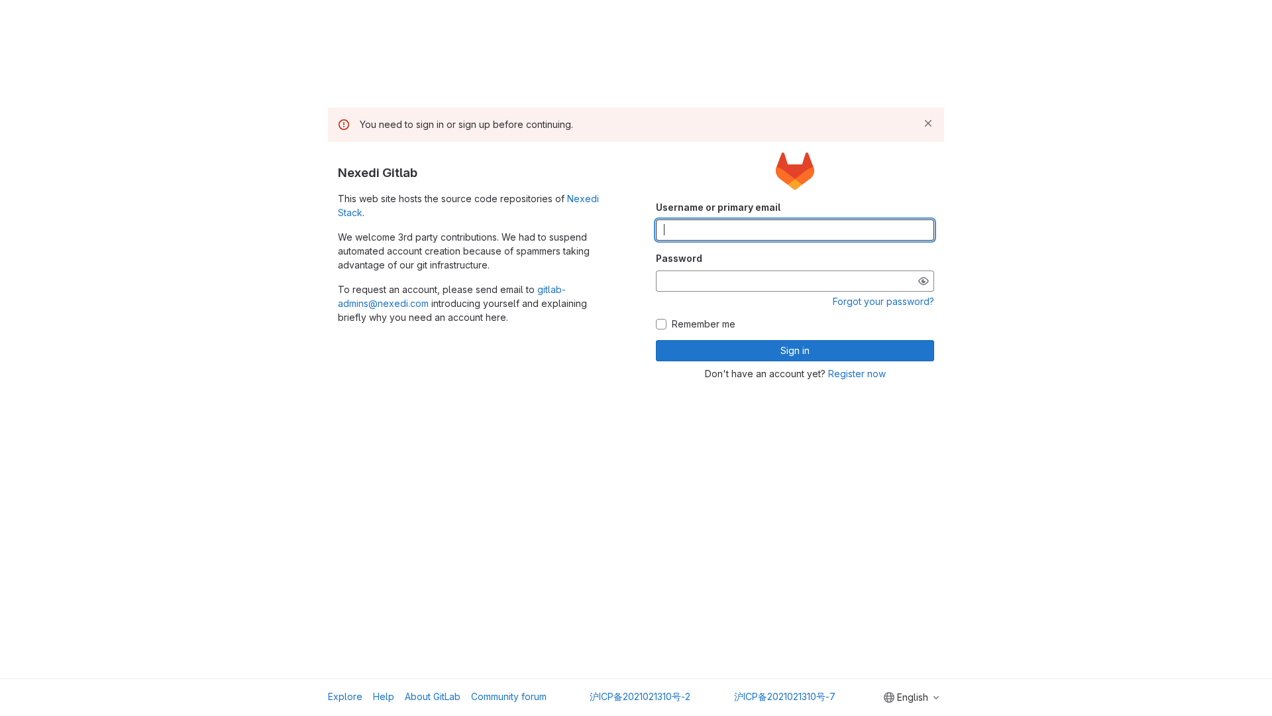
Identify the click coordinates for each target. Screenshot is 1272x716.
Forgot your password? (883, 301)
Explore (345, 696)
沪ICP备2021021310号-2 (640, 696)
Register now (857, 373)
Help (383, 696)
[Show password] (923, 281)
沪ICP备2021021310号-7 (784, 696)
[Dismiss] (928, 123)
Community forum (509, 696)
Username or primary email (718, 207)
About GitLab (432, 696)
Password (679, 258)
